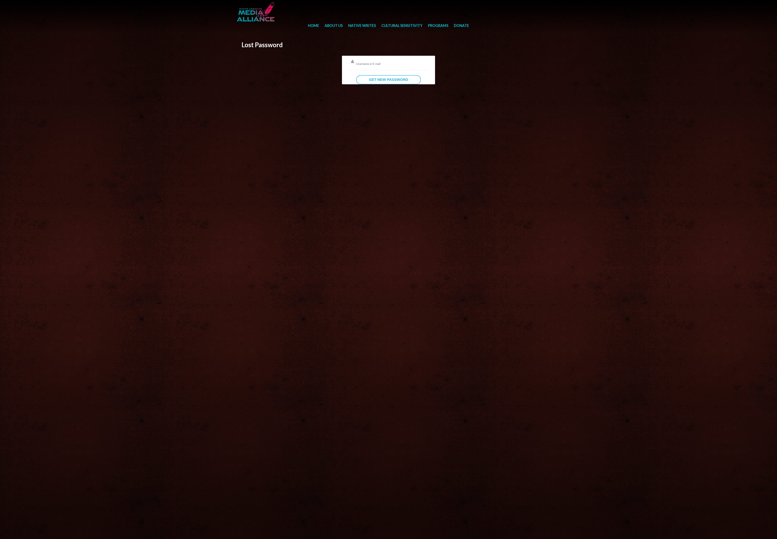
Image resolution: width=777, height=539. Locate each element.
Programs (438, 25)
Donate (461, 25)
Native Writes (362, 25)
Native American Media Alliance (256, 11)
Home (313, 25)
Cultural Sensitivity (401, 25)
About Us (334, 25)
